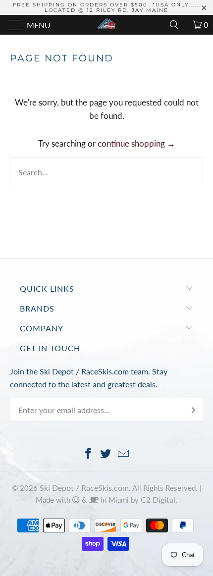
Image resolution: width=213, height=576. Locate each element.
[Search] (178, 24)
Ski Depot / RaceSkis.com (84, 487)
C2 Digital (158, 499)
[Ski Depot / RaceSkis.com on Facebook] (88, 454)
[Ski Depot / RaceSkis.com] (106, 25)
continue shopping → (136, 143)
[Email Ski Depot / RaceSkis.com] (123, 454)
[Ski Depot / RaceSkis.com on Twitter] (106, 454)
